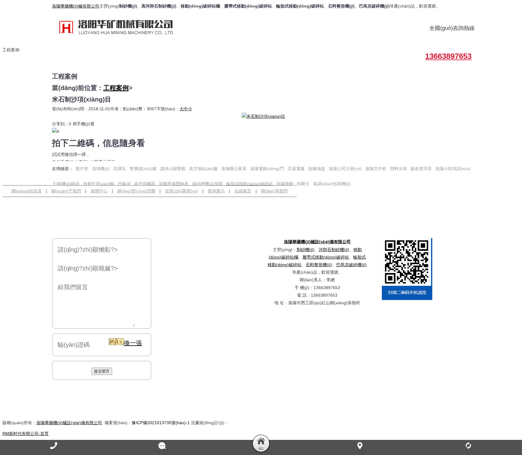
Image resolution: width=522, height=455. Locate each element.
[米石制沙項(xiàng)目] (263, 116)
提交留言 (102, 371)
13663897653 (448, 56)
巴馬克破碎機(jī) (351, 264)
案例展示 (216, 191)
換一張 (133, 343)
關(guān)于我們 (66, 191)
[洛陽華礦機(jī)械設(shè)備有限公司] (121, 27)
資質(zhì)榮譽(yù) (181, 191)
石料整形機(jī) (319, 264)
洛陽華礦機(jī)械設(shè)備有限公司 (317, 241)
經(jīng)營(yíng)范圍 (136, 191)
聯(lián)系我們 (274, 191)
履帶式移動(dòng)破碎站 (325, 257)
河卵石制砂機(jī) (334, 249)
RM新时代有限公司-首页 (25, 433)
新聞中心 (99, 191)
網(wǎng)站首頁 (26, 191)
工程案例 (116, 87)
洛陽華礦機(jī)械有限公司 (75, 6)
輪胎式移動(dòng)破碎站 (249, 183)
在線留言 (242, 191)
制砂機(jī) (305, 249)
